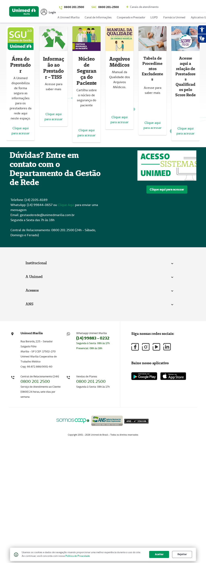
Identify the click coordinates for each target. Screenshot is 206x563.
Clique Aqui (66, 205)
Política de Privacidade (77, 555)
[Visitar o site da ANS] (107, 420)
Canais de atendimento (144, 7)
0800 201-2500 (105, 7)
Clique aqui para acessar (167, 189)
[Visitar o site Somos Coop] (73, 420)
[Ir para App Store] (173, 376)
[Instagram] (145, 347)
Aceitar (159, 554)
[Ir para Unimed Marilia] (24, 12)
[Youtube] (156, 347)
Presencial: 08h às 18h (89, 348)
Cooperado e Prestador (131, 17)
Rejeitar (182, 554)
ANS (29, 304)
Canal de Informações (98, 17)
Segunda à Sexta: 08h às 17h (93, 343)
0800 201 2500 (74, 7)
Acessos (32, 290)
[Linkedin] (167, 346)
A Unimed (34, 276)
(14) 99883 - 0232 (92, 338)
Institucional (36, 263)
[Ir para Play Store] (144, 376)
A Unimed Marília (68, 17)
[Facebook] (135, 347)
